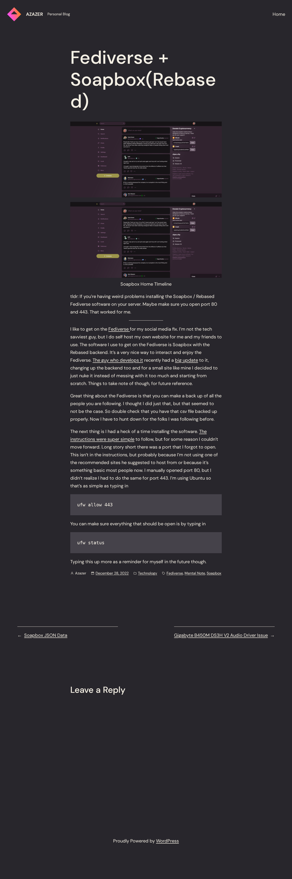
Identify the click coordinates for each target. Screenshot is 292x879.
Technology (147, 573)
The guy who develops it (118, 360)
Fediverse (119, 329)
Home (279, 14)
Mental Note (195, 573)
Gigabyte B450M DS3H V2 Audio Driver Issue (221, 635)
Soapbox (214, 573)
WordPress (167, 841)
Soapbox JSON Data (45, 635)
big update (186, 360)
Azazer (34, 14)
